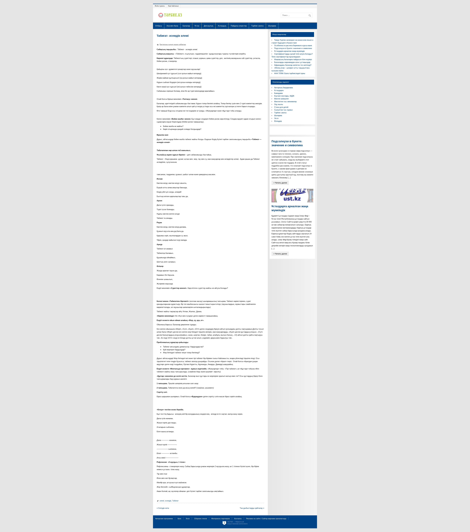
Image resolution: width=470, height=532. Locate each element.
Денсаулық (208, 25)
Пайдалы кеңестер (239, 25)
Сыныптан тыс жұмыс (283, 110)
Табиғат (175, 501)
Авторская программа (164, 519)
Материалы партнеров (220, 519)
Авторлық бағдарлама (283, 88)
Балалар (186, 25)
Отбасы (158, 25)
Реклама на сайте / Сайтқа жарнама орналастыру (266, 519)
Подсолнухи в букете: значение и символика (293, 48)
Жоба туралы (160, 6)
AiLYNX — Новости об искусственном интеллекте (237, 523)
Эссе (276, 118)
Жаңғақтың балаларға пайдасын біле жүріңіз (293, 59)
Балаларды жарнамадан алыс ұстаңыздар (292, 62)
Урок (179, 519)
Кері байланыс (173, 6)
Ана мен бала (172, 25)
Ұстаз (197, 25)
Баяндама (278, 93)
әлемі (162, 501)
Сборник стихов (200, 519)
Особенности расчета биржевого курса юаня (293, 45)
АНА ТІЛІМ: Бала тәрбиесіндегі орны (289, 73)
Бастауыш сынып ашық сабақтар (173, 44)
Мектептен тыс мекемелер (285, 101)
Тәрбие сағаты (257, 25)
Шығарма (272, 25)
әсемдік (168, 501)
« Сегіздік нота (163, 508)
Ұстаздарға (278, 90)
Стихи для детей (281, 107)
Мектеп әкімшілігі (281, 99)
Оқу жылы (278, 104)
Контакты (238, 519)
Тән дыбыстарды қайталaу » (252, 508)
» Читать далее (280, 183)
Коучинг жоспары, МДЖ (284, 96)
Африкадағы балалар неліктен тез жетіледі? (292, 65)
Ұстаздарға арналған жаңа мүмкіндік (289, 51)
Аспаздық (222, 25)
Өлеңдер (278, 121)
